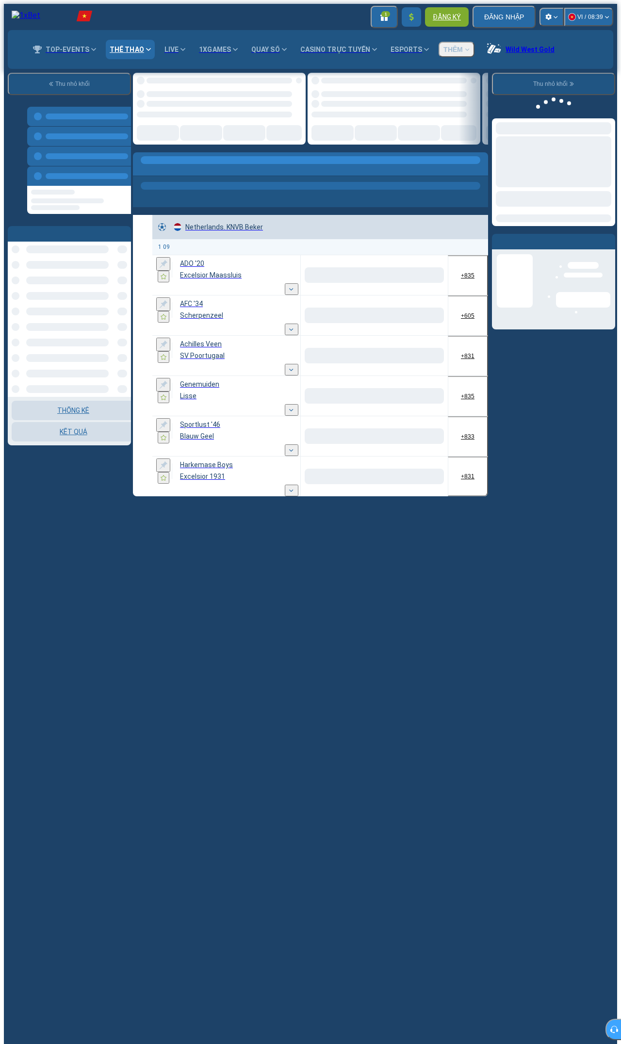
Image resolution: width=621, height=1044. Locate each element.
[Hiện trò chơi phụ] (291, 297)
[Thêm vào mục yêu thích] (290, 83)
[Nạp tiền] (411, 17)
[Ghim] (163, 272)
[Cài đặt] (551, 17)
